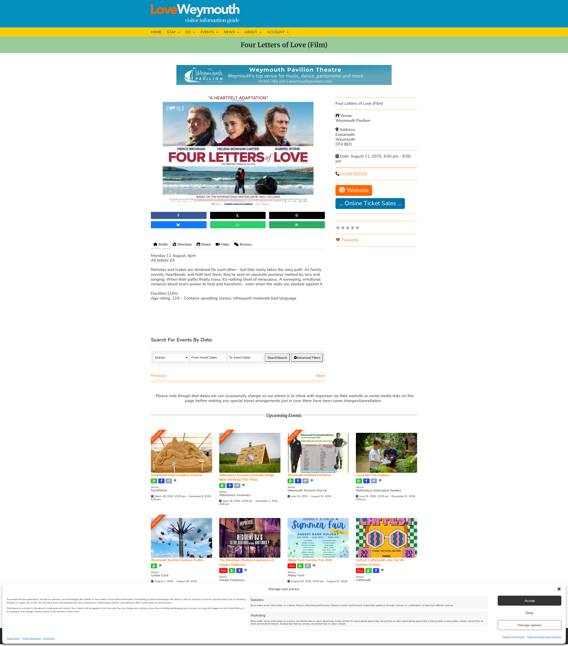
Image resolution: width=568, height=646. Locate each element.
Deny (529, 613)
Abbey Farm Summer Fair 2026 (310, 560)
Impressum (49, 638)
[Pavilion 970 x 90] (284, 67)
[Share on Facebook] (179, 215)
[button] (559, 589)
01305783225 (353, 174)
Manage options (530, 625)
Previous (158, 375)
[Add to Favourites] (175, 480)
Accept (530, 601)
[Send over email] (297, 224)
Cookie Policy (13, 638)
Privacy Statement (31, 638)
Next (320, 375)
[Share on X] (238, 215)
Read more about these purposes (544, 637)
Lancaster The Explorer (373, 475)
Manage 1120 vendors (513, 637)
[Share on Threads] (297, 215)
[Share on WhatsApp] (238, 224)
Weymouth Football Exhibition (309, 475)
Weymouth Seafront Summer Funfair (177, 560)
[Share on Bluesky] (179, 224)
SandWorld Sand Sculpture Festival (176, 475)
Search (277, 357)
